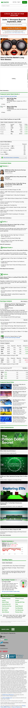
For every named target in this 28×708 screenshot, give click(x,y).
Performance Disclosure (8, 694)
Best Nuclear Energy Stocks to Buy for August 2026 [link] (20, 408)
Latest (3, 562)
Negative (7, 343)
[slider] (14, 78)
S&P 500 (4, 546)
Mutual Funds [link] (7, 247)
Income (19, 122)
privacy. (10, 32)
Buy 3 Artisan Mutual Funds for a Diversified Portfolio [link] (14, 250)
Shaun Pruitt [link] (9, 179)
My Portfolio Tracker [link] (8, 580)
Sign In (18, 2)
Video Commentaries (7, 427)
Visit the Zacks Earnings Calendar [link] (12, 337)
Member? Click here (18, 32)
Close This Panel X (4, 35)
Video (16, 604)
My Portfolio (5, 610)
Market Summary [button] (7, 541)
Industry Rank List (6, 604)
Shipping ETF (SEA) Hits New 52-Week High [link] (10, 238)
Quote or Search (5, 5)
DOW (3, 543)
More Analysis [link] (24, 301)
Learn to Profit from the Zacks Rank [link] (8, 96)
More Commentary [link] (4, 90)
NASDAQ (4, 544)
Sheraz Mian (4, 309)
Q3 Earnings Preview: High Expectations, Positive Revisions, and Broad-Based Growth (15, 305)
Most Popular (9, 562)
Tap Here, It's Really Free (14, 28)
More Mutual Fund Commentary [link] (7, 268)
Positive (2, 343)
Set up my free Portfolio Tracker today (10, 591)
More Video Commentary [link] (5, 535)
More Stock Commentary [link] (5, 217)
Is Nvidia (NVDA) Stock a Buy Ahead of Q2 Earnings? (13, 565)
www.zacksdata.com (7, 697)
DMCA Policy (7, 707)
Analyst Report (24, 146)
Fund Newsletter (19, 608)
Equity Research (19, 606)
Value (2, 122)
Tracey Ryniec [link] (9, 172)
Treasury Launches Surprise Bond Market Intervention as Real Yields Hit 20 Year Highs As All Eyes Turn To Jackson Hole (13, 572)
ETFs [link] (4, 221)
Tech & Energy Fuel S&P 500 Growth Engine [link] (10, 317)
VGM (16, 122)
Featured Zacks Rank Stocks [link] (9, 94)
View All (25, 341)
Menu (24, 2)
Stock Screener (5, 608)
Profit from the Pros (6, 606)
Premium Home (19, 612)
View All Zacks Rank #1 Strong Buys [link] (11, 157)
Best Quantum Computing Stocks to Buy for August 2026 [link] (20, 417)
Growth (5, 122)
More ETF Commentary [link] (5, 244)
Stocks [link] (5, 166)
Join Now (14, 2)
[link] (5, 2)
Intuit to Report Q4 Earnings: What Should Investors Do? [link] (13, 325)
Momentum (11, 122)
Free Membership (19, 610)
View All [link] (25, 320)
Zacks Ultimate (5, 612)
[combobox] (14, 337)
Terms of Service (16, 707)
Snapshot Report (25, 150)
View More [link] (25, 368)
